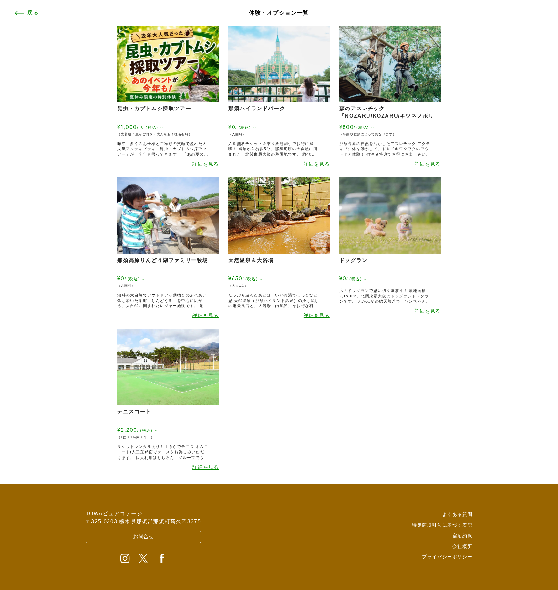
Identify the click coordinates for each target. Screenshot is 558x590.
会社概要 (462, 546)
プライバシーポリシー (447, 556)
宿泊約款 (462, 535)
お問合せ (143, 536)
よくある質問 (457, 514)
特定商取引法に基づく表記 (442, 525)
